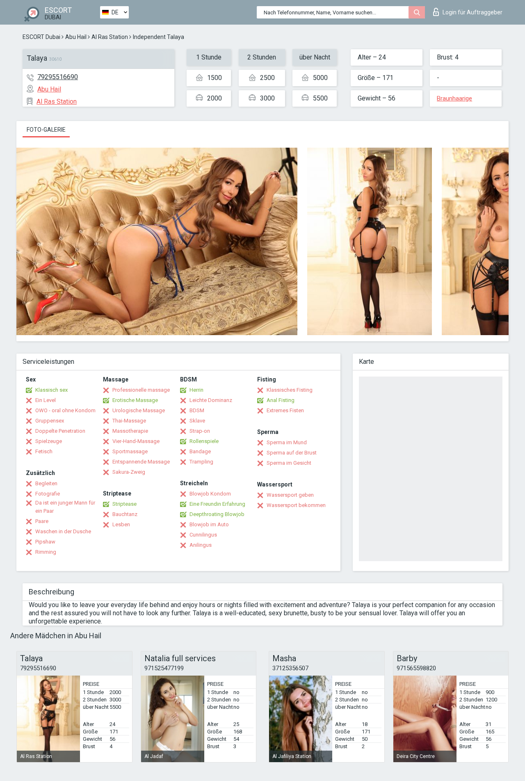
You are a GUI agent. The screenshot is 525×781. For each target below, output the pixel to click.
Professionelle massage (141, 390)
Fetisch (43, 451)
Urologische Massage (138, 410)
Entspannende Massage (141, 462)
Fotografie (47, 494)
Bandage (200, 451)
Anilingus (200, 545)
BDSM (196, 410)
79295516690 (57, 77)
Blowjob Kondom (210, 494)
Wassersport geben (290, 495)
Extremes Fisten (285, 410)
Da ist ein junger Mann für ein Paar (65, 507)
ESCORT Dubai (41, 37)
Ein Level (45, 400)
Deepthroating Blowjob (216, 514)
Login (472, 12)
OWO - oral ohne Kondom (65, 410)
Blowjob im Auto (209, 524)
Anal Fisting (280, 400)
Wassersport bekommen (296, 505)
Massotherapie (130, 431)
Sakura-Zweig (128, 472)
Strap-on (199, 431)
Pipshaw (45, 542)
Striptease (124, 504)
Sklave (197, 421)
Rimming (45, 552)
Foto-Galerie (46, 129)
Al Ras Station (109, 37)
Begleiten (46, 483)
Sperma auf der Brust (292, 453)
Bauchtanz (124, 514)
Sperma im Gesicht (289, 463)
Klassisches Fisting (290, 390)
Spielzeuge (48, 441)
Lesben (121, 524)
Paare (41, 521)
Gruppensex (49, 421)
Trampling (201, 462)
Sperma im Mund (287, 442)
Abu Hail (76, 37)
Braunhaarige (454, 98)
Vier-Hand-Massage (136, 441)
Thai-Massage (129, 421)
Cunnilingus (203, 535)
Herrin (196, 390)
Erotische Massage (135, 400)
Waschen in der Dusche (63, 531)
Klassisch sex (51, 390)
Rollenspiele (204, 441)
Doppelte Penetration (60, 431)
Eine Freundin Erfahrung (217, 504)
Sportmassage (130, 451)
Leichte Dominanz (210, 400)
